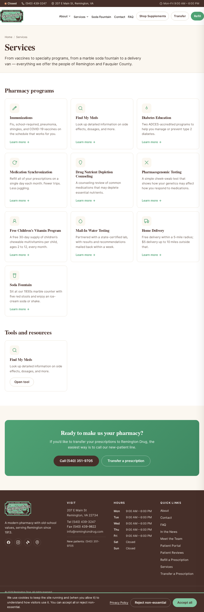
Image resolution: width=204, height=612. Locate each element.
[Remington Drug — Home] (11, 16)
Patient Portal (170, 546)
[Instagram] (18, 542)
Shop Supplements (152, 16)
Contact (119, 17)
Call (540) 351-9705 (76, 461)
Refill (197, 16)
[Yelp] (27, 542)
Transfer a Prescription (176, 574)
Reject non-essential (150, 602)
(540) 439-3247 (84, 522)
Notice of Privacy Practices (139, 591)
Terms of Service (173, 591)
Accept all (184, 602)
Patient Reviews (172, 553)
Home (8, 37)
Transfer (180, 16)
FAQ (130, 17)
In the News (168, 532)
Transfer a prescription (126, 461)
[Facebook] (8, 542)
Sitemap (194, 591)
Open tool (21, 382)
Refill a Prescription (174, 560)
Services (79, 17)
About (63, 16)
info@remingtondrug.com (85, 531)
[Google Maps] (37, 542)
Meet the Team (171, 539)
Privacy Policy (119, 602)
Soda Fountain (101, 17)
